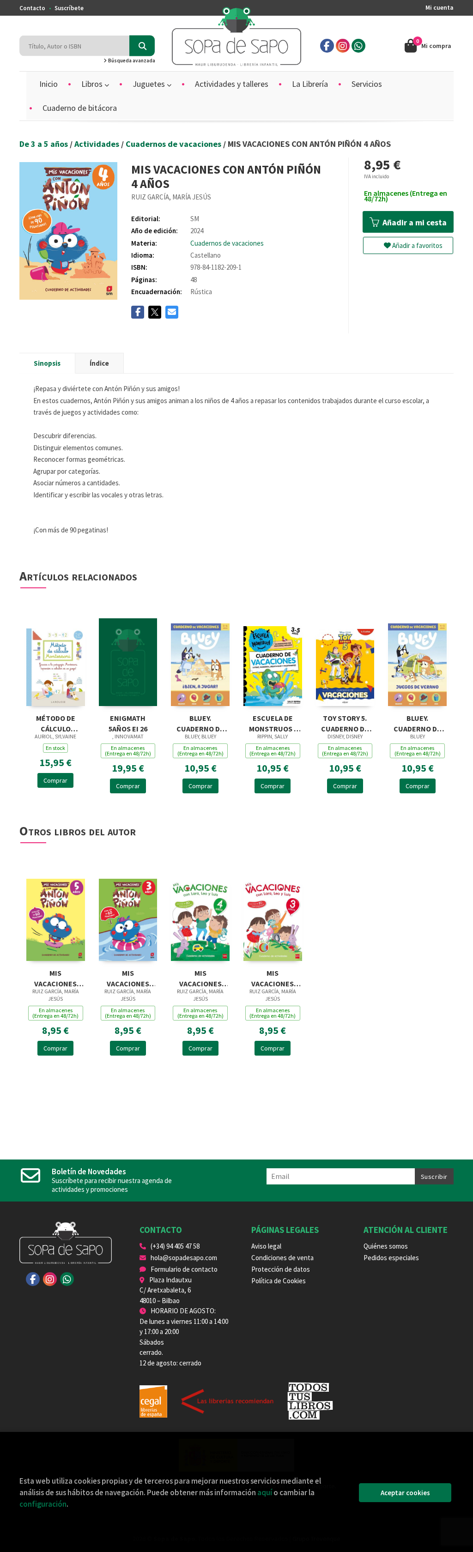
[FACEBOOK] (327, 46)
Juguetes (150, 84)
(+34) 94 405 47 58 (175, 1246)
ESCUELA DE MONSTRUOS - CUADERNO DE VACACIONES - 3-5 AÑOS (272, 722)
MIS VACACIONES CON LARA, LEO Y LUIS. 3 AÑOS (273, 977)
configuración (43, 1504)
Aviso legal (266, 1246)
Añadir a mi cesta (414, 222)
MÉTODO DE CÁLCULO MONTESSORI (55, 722)
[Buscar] (142, 46)
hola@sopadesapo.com (184, 1257)
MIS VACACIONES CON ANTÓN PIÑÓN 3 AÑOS (128, 977)
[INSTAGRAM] (343, 46)
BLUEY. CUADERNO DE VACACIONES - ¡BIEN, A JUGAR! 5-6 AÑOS (200, 722)
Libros (92, 84)
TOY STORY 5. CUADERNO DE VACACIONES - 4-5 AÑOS (345, 722)
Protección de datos (280, 1269)
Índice (99, 363)
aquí (264, 1492)
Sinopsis (47, 363)
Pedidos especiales (391, 1257)
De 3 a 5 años (44, 144)
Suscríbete (69, 8)
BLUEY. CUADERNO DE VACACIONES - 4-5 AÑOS (417, 722)
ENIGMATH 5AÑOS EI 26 (128, 722)
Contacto (32, 8)
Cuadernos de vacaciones (174, 144)
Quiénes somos (386, 1246)
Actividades (97, 144)
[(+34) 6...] (358, 46)
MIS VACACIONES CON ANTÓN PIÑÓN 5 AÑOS (55, 977)
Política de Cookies (278, 1280)
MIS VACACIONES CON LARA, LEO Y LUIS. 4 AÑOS (200, 977)
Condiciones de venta (282, 1257)
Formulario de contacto (184, 1269)
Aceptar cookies (405, 1492)
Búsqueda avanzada (131, 60)
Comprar (55, 780)
